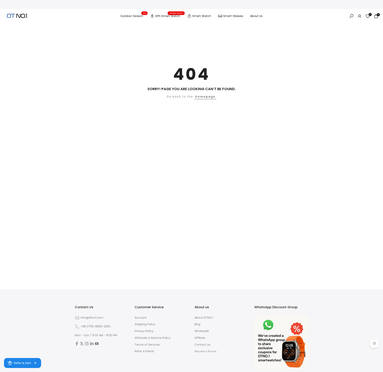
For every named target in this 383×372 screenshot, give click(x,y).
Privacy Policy (144, 331)
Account (141, 318)
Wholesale (201, 331)
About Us (256, 16)
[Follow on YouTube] (97, 345)
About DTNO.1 (203, 318)
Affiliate (199, 338)
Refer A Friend (144, 351)
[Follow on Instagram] (87, 345)
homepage (205, 97)
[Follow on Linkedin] (92, 345)
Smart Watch (201, 16)
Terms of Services (147, 345)
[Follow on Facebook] (77, 345)
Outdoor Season (133, 16)
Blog (197, 324)
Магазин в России (205, 351)
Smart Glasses (233, 16)
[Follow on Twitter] (82, 345)
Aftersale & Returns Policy (152, 338)
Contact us (202, 345)
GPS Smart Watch (169, 15)
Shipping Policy (145, 324)
